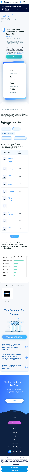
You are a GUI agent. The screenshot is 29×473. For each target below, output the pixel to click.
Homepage (3, 15)
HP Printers (11, 220)
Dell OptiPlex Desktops (10, 198)
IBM (23, 52)
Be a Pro (14, 423)
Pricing (14, 432)
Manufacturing (5, 129)
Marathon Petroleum (16, 53)
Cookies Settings (14, 470)
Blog (14, 436)
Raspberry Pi (11, 169)
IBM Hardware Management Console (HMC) (11, 160)
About (14, 439)
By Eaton (8, 36)
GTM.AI (7, 9)
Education (16, 129)
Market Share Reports (14, 447)
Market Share (11, 15)
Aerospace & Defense (20, 138)
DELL (9, 206)
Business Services (6, 138)
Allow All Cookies (14, 467)
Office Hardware (5, 16)
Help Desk (15, 443)
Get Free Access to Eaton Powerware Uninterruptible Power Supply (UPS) (14, 336)
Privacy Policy (16, 464)
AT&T (7, 53)
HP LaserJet (11, 191)
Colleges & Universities (7, 133)
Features (14, 428)
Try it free (14, 400)
